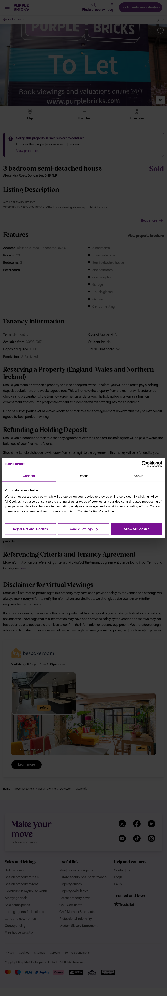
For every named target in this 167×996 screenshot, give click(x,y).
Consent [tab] (29, 475)
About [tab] (138, 475)
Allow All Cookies (136, 529)
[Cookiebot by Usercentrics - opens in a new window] (144, 464)
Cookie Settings (81, 529)
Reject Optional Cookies (30, 529)
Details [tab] (84, 475)
